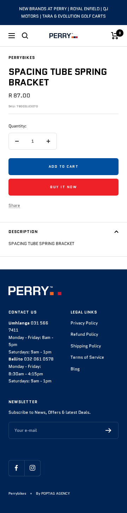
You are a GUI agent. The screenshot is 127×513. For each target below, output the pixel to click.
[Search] (25, 35)
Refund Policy (84, 334)
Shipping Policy (86, 346)
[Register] (108, 430)
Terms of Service (87, 357)
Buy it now (63, 187)
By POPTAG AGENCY (53, 493)
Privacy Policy (84, 323)
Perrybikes (21, 57)
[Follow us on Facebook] (16, 468)
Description (23, 231)
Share (14, 205)
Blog (75, 369)
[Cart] (115, 35)
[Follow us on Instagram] (32, 468)
